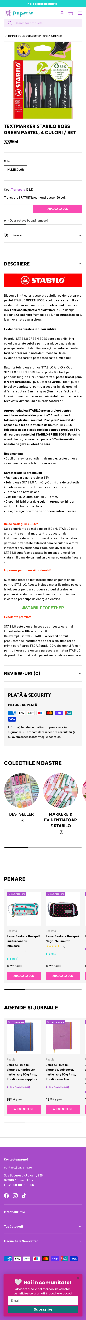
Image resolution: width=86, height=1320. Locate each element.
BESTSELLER (21, 814)
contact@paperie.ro (18, 1167)
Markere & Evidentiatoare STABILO (60, 820)
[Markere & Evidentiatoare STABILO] (60, 790)
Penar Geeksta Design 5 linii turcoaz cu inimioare (23, 941)
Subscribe (43, 1309)
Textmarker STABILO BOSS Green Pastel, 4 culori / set (35, 36)
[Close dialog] (78, 1278)
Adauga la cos (57, 208)
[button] (70, 13)
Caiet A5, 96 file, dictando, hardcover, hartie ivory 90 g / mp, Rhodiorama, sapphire (22, 1072)
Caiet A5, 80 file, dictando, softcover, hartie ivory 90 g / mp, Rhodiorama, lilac (61, 1072)
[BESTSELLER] (21, 790)
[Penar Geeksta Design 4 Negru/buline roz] (63, 909)
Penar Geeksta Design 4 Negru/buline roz (62, 938)
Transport (18, 189)
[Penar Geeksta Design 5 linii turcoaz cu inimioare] (24, 909)
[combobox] (43, 23)
